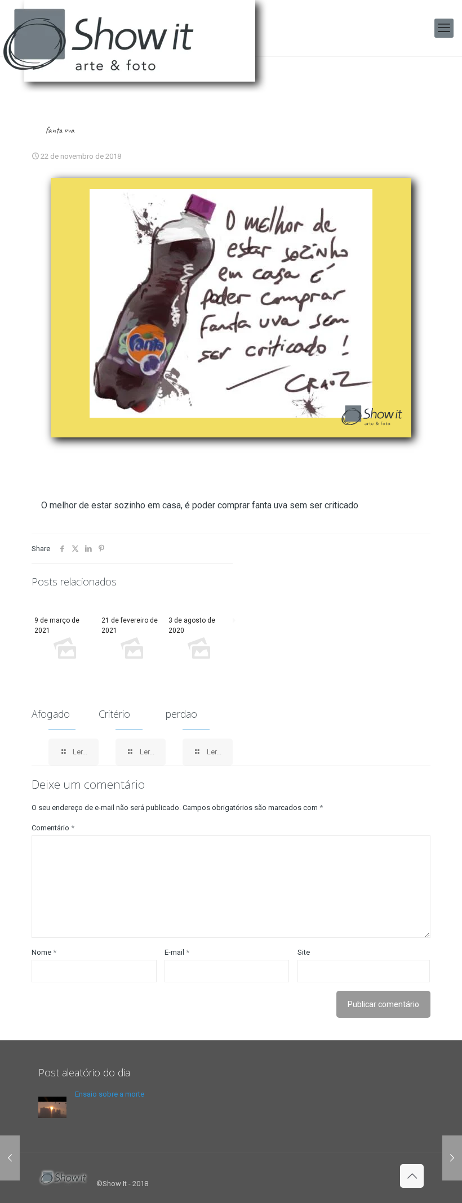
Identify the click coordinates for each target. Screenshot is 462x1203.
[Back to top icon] (412, 1176)
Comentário (53, 828)
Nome (44, 952)
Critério (114, 714)
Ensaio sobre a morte (109, 1094)
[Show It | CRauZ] (141, 50)
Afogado (51, 714)
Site (303, 952)
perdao (181, 714)
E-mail (177, 952)
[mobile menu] (444, 28)
